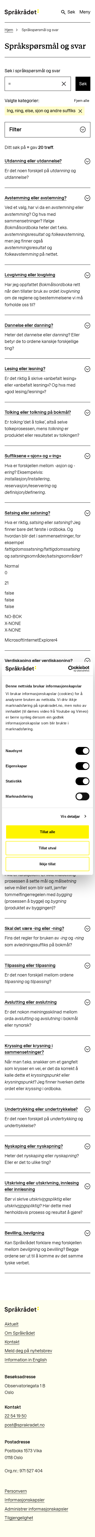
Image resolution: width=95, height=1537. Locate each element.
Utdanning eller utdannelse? (33, 161)
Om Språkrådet (20, 1333)
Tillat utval (47, 848)
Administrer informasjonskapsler (36, 1509)
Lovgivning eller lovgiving (30, 275)
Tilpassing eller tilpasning (30, 965)
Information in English (26, 1360)
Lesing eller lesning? (25, 368)
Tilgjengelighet (19, 1518)
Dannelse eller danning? (29, 325)
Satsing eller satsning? (27, 513)
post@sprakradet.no (25, 1425)
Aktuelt (12, 1324)
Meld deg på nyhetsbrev (28, 1351)
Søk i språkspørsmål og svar (32, 70)
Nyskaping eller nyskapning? (34, 1146)
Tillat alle (47, 832)
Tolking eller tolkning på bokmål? (38, 412)
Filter (15, 129)
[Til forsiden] (22, 12)
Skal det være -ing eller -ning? (34, 928)
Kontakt (12, 1342)
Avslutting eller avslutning (31, 1002)
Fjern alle (81, 100)
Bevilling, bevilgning (24, 1233)
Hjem (9, 30)
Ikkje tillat (47, 864)
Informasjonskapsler (25, 1500)
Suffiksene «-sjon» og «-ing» (33, 456)
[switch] (82, 766)
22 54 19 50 (16, 1416)
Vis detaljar (70, 816)
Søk (71, 12)
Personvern (16, 1491)
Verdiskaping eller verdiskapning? (39, 660)
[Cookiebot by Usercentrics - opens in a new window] (68, 669)
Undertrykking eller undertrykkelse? (41, 1109)
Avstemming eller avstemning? (35, 198)
